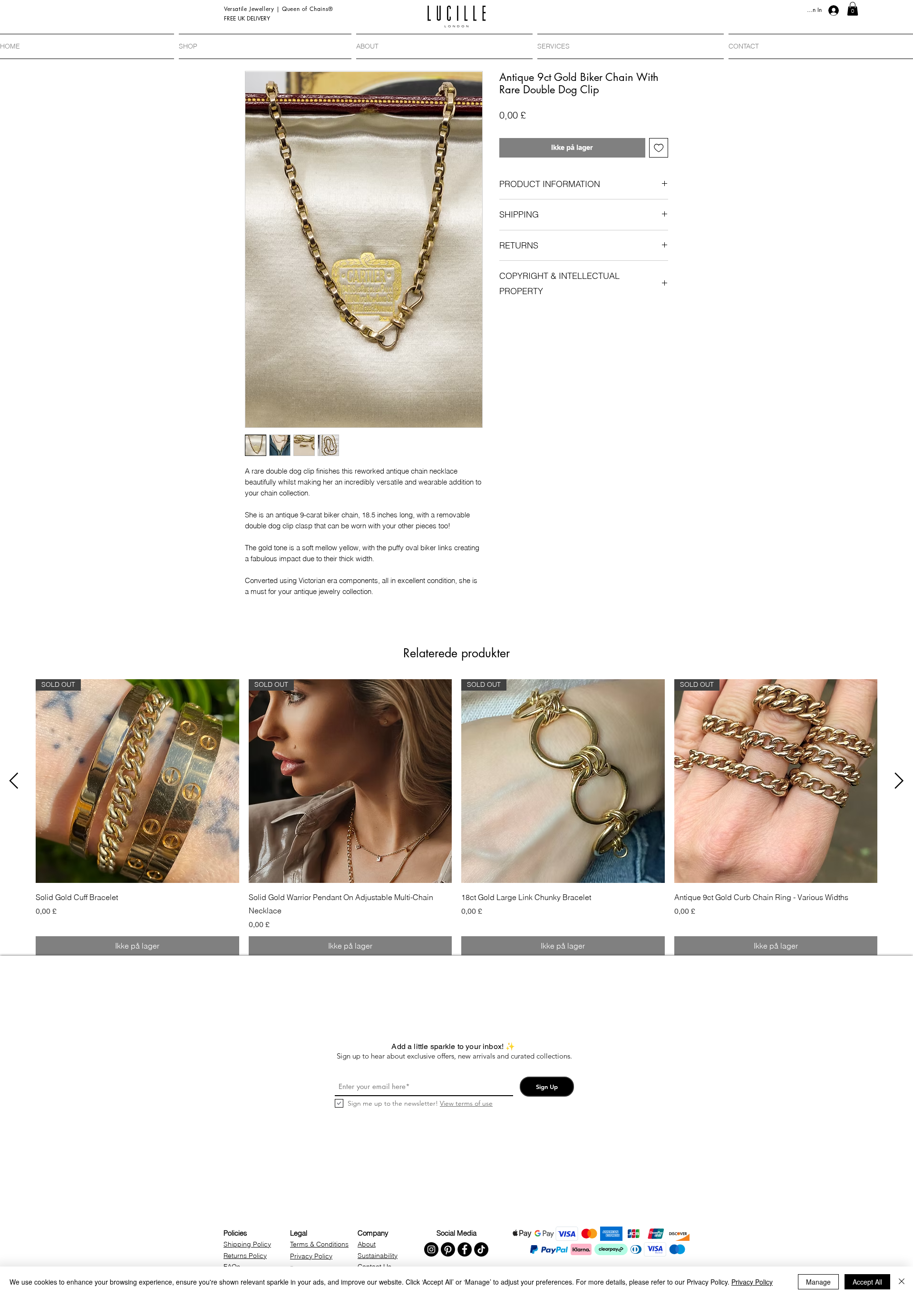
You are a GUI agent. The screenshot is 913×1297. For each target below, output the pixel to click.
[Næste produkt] (899, 780)
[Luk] (901, 1281)
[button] (852, 9)
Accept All (867, 1282)
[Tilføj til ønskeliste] (659, 148)
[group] (456, 817)
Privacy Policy (752, 1282)
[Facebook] (464, 1249)
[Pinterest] (448, 1249)
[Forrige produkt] (14, 780)
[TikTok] (481, 1249)
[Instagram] (431, 1249)
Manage (818, 1282)
